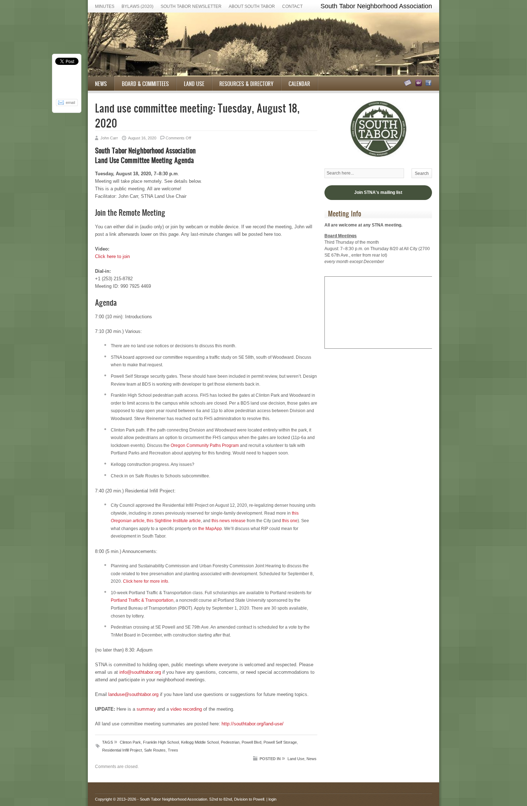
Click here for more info (145, 581)
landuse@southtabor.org (133, 694)
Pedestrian (230, 742)
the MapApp (210, 528)
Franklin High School (161, 742)
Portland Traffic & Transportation (142, 600)
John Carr (109, 138)
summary (146, 709)
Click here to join (112, 256)
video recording (186, 709)
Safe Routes (155, 750)
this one (290, 520)
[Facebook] (427, 84)
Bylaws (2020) (137, 6)
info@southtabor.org (140, 672)
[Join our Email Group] (417, 84)
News (101, 83)
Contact (292, 6)
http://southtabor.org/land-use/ (253, 723)
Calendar (299, 83)
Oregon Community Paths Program (205, 445)
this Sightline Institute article (174, 520)
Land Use (194, 83)
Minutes (104, 6)
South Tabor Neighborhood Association (173, 799)
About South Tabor (252, 6)
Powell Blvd (251, 742)
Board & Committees (145, 83)
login (272, 799)
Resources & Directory (246, 83)
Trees (173, 750)
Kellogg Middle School (200, 742)
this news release (229, 520)
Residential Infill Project (122, 750)
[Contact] (407, 84)
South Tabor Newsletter (191, 6)
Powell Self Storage (280, 742)
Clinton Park (130, 742)
